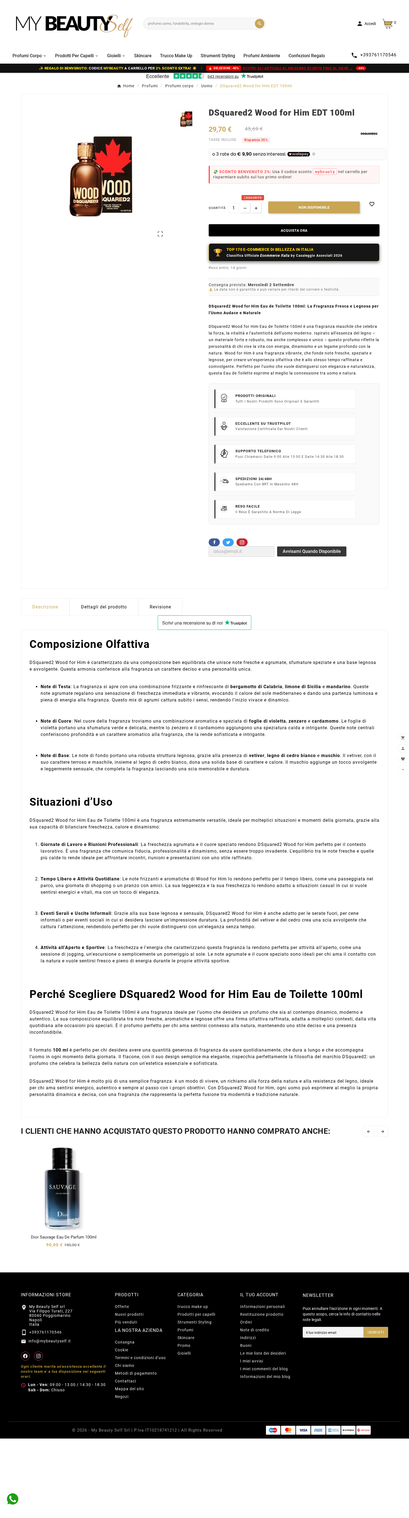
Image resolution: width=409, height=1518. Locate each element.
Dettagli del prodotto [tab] (104, 607)
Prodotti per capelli (196, 1314)
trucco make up (193, 1306)
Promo (184, 1345)
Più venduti (126, 1322)
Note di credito (254, 1330)
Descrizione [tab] (45, 607)
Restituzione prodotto (262, 1314)
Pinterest (242, 542)
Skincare (186, 1337)
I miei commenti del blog (264, 1369)
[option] (186, 119)
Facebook (214, 542)
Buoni (246, 1345)
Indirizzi (248, 1337)
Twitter (228, 542)
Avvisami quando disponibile (312, 551)
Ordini (246, 1322)
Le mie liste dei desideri (263, 1353)
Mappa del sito (129, 1389)
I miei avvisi (251, 1361)
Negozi (122, 1396)
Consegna (125, 1342)
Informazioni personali (262, 1306)
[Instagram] (38, 1356)
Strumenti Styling (195, 1322)
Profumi (185, 1330)
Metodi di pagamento (136, 1373)
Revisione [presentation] (160, 607)
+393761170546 (45, 1332)
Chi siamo (124, 1365)
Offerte (122, 1306)
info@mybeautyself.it (49, 1341)
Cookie (121, 1350)
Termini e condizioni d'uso (140, 1357)
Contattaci (125, 1381)
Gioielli (184, 1353)
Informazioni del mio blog (265, 1376)
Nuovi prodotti (129, 1314)
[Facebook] (25, 1356)
